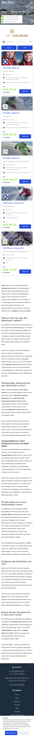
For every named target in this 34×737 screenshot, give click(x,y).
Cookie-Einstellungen (17, 715)
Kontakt (17, 705)
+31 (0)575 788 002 (18, 674)
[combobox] (9, 48)
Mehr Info (25, 91)
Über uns (17, 701)
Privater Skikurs (11, 68)
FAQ (17, 708)
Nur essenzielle (23, 733)
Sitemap (17, 712)
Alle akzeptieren (11, 733)
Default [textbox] (9, 47)
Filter (25, 47)
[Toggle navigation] (31, 3)
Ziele (17, 698)
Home (17, 695)
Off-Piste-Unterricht (13, 203)
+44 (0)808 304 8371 (18, 671)
